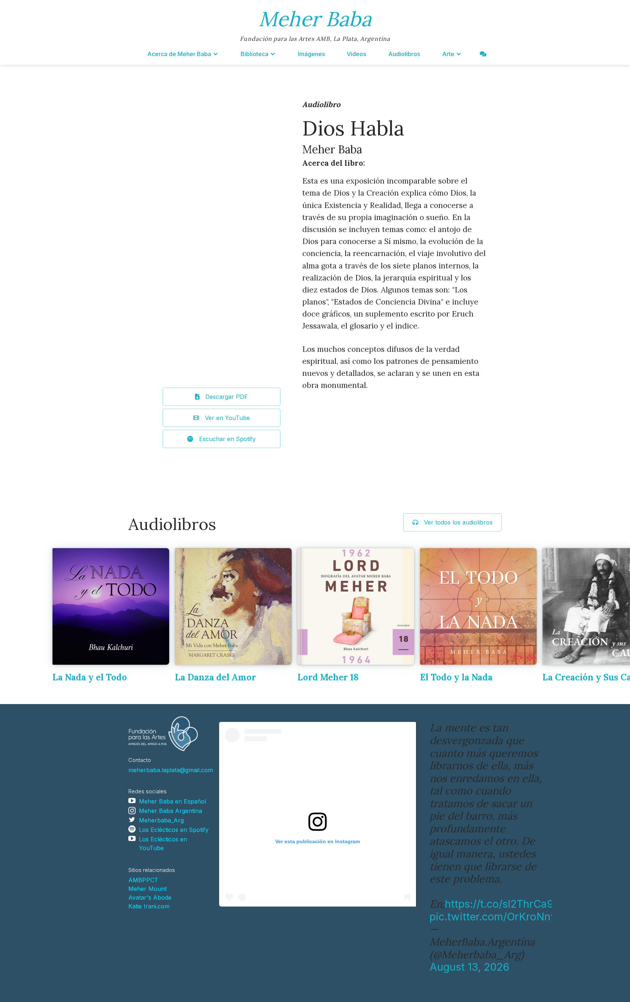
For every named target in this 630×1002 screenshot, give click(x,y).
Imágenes (311, 54)
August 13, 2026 (469, 966)
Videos (356, 54)
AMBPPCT (143, 880)
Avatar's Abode (149, 897)
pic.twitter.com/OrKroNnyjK (498, 916)
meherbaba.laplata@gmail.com (170, 770)
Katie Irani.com (149, 906)
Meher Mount (147, 888)
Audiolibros (404, 54)
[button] (183, 54)
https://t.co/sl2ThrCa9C (503, 903)
